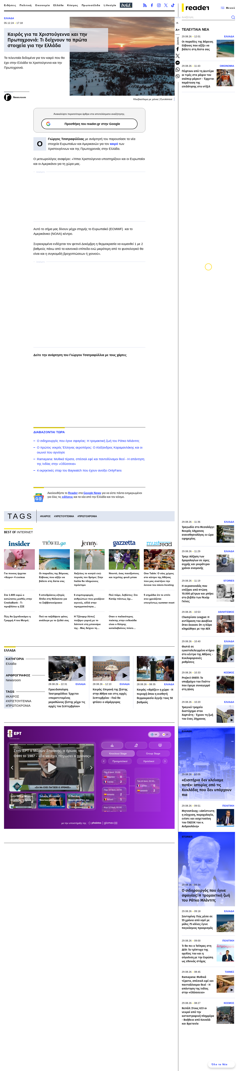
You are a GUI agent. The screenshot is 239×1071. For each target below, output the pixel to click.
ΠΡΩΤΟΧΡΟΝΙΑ (88, 516)
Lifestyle (110, 5)
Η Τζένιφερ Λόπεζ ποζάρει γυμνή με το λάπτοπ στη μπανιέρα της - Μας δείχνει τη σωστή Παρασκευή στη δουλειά (88, 622)
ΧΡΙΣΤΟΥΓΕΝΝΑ (64, 516)
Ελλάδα (58, 5)
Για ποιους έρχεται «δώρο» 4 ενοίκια (15, 575)
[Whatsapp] (177, 69)
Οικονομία (42, 5)
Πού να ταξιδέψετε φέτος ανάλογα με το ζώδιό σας (54, 618)
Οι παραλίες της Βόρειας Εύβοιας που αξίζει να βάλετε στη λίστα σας (53, 577)
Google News (92, 493)
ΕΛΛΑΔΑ (9, 18)
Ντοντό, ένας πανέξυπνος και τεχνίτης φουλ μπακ (124, 575)
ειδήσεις (67, 496)
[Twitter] (166, 5)
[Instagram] (159, 5)
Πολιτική (26, 5)
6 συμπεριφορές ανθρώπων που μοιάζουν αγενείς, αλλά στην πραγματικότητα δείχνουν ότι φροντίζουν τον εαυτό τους (89, 601)
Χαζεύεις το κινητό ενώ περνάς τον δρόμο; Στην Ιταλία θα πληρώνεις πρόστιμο (88, 579)
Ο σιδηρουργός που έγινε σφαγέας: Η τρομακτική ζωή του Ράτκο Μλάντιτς (88, 441)
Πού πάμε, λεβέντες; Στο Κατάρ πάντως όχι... (123, 597)
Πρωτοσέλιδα (91, 5)
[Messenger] (177, 63)
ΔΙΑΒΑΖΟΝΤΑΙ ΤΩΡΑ (49, 432)
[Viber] (177, 76)
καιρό (114, 144)
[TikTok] (173, 5)
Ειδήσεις (10, 5)
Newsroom (13, 680)
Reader (73, 493)
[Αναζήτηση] (233, 17)
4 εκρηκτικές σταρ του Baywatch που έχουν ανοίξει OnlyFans (79, 470)
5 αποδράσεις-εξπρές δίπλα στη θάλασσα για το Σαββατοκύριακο (53, 599)
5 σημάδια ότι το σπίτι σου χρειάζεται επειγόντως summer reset (159, 599)
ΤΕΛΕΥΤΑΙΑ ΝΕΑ (195, 29)
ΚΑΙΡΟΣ (46, 516)
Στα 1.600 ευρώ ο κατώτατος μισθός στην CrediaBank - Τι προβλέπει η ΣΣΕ (18, 601)
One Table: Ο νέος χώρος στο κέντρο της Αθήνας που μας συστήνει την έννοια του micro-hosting (159, 579)
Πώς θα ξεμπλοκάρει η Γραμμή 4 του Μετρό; (17, 618)
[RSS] (145, 5)
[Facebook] (152, 5)
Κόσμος (72, 5)
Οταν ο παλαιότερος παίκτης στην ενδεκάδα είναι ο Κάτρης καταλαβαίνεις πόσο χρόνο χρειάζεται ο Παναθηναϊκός (123, 622)
